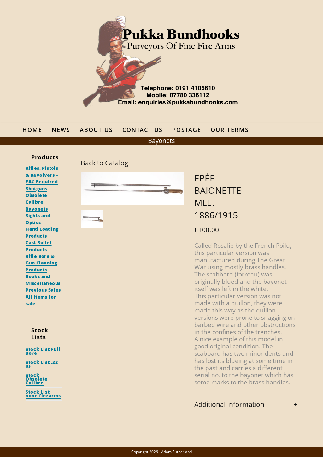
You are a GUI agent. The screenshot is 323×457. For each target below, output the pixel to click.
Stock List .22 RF (42, 364)
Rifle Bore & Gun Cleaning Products (41, 263)
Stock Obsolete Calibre (37, 379)
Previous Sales (43, 290)
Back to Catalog (104, 162)
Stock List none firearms (43, 394)
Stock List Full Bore (43, 351)
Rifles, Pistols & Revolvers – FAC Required (42, 175)
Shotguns (36, 189)
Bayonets (37, 209)
